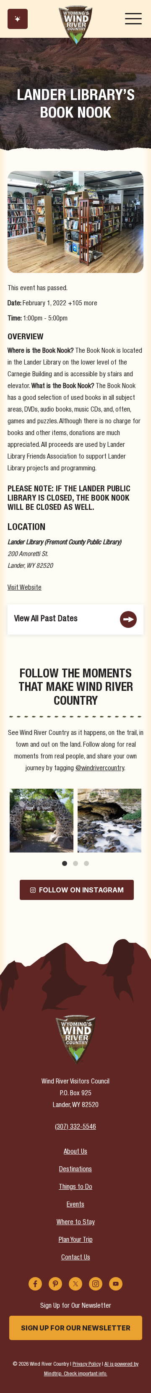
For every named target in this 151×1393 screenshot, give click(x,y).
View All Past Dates (46, 619)
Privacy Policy (87, 1364)
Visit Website (25, 588)
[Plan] (18, 19)
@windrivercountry (100, 769)
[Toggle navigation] (133, 19)
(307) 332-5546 (75, 1127)
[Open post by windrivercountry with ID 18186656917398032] (41, 821)
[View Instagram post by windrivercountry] (66, 845)
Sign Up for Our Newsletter (75, 1328)
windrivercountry (41, 796)
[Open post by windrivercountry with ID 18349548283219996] (109, 821)
